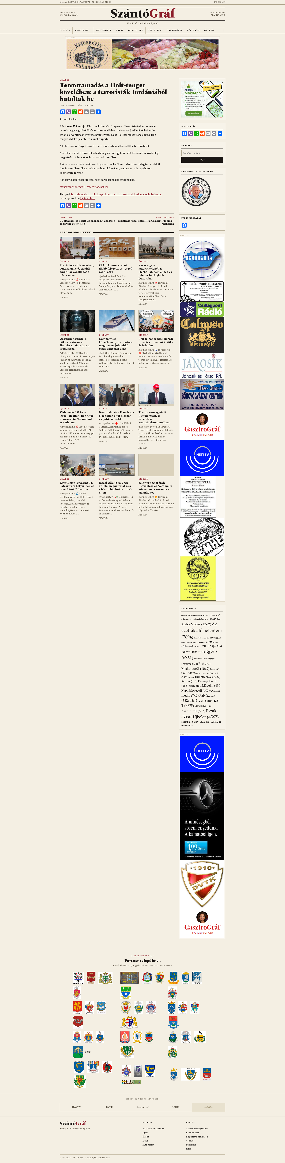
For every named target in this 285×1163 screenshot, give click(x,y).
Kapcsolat (219, 2)
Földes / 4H (188, 673)
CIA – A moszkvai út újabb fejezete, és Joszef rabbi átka (115, 268)
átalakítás (216, 722)
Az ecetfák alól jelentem (201, 630)
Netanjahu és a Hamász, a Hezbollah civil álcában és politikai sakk (116, 415)
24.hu (192, 615)
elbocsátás (200, 658)
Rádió (197, 700)
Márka (195, 685)
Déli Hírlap (155, 30)
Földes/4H (193, 30)
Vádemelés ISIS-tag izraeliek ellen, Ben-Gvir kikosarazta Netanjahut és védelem (76, 417)
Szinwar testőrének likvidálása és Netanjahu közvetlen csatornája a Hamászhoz (155, 487)
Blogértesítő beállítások (197, 1136)
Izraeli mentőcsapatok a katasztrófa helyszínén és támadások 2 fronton (77, 486)
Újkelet (64, 80)
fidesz (214, 669)
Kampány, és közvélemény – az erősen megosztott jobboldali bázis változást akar (116, 344)
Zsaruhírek (174, 30)
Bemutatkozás (192, 1132)
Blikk (197, 638)
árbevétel (205, 722)
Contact (189, 1140)
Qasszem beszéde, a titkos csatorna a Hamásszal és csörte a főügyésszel (75, 344)
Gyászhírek (135, 30)
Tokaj (88, 1052)
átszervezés (187, 726)
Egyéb (145, 1132)
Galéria (209, 30)
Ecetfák (65, 30)
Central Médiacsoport (191, 642)
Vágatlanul (83, 30)
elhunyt (210, 659)
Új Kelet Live (87, 198)
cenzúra (207, 642)
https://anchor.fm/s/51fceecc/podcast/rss (84, 187)
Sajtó (212, 701)
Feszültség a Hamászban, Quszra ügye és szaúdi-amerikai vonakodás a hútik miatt (77, 270)
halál (190, 677)
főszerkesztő (202, 673)
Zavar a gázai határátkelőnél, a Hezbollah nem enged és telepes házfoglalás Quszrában (155, 272)
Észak (120, 30)
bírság (205, 638)
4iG (184, 615)
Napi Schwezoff (195, 690)
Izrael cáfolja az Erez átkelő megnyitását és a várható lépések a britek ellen (115, 487)
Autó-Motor (104, 30)
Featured (189, 663)
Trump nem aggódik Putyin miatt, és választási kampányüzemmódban (154, 417)
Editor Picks (193, 652)
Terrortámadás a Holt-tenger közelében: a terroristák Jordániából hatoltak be (116, 194)
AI (199, 615)
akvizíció (208, 615)
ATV (216, 618)
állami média (190, 721)
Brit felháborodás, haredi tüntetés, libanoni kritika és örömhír (155, 342)
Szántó (142, 13)
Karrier (189, 681)
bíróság (215, 637)
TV (187, 705)
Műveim (211, 686)
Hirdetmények (207, 677)
